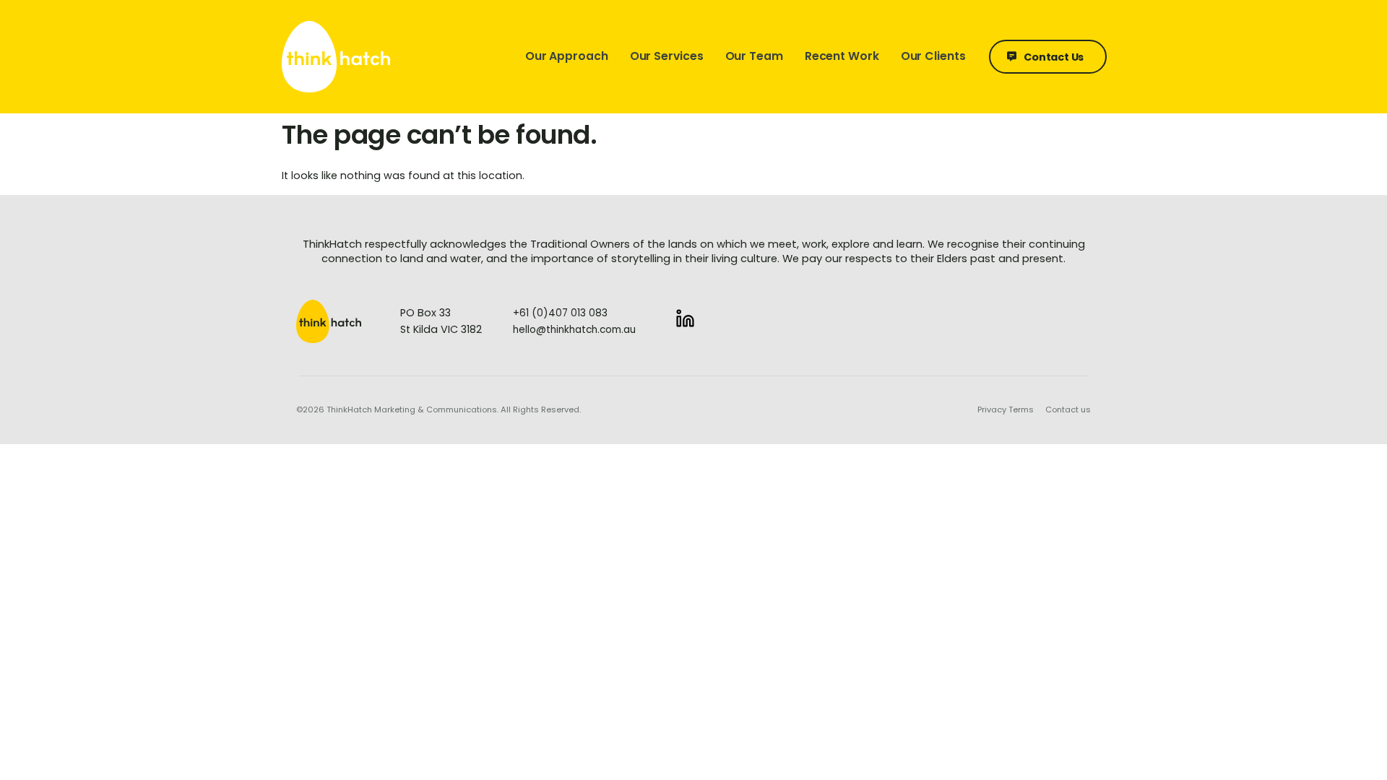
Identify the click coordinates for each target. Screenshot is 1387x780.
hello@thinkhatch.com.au (574, 330)
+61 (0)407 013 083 (560, 313)
